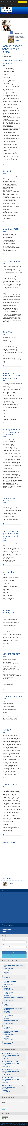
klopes (6, 1016)
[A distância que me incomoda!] (3, 164)
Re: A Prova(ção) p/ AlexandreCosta (13, 1042)
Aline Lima (7, 966)
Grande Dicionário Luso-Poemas (10, 1055)
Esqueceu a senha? (14, 954)
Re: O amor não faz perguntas (11, 986)
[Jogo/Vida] (3, 365)
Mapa (11, 1123)
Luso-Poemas (5, 1056)
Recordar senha (7, 950)
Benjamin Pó (7, 1043)
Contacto (3, 1123)
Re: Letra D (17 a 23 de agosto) (10, 1053)
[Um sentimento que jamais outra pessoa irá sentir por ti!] (3, 565)
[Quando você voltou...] (3, 523)
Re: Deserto (7, 970)
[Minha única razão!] (3, 722)
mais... (3, 1109)
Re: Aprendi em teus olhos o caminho (13, 997)
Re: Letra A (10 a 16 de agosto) (10, 1077)
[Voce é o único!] (3, 834)
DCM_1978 (7, 972)
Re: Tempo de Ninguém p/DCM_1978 (13, 965)
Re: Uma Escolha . (8, 992)
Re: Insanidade (8, 976)
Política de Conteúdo (18, 1124)
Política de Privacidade (6, 1124)
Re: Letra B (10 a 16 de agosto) (10, 1069)
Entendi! (22, 2)
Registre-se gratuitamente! (14, 956)
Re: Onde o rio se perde (10, 981)
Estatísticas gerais (6, 929)
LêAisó (4, 65)
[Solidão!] (3, 777)
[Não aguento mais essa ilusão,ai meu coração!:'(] (3, 490)
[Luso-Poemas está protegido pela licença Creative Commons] (5, 1117)
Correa (6, 999)
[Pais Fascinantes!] (3, 324)
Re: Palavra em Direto (9, 1015)
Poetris (25, 1124)
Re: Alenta (6, 1036)
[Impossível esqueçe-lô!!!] (3, 646)
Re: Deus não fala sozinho (11, 1031)
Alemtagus (5, 1090)
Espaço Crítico (6, 1088)
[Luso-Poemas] (14, 9)
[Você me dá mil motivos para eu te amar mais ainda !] (3, 422)
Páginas (4, 931)
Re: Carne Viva (8, 1002)
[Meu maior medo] (3, 253)
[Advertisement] (14, 860)
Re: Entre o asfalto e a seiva (11, 1020)
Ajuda (7, 1123)
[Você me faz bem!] (3, 689)
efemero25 (7, 1011)
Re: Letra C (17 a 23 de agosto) (10, 1061)
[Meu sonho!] (3, 603)
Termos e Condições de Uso (19, 1123)
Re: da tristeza (7, 1025)
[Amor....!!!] (3, 221)
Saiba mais (13, 5)
